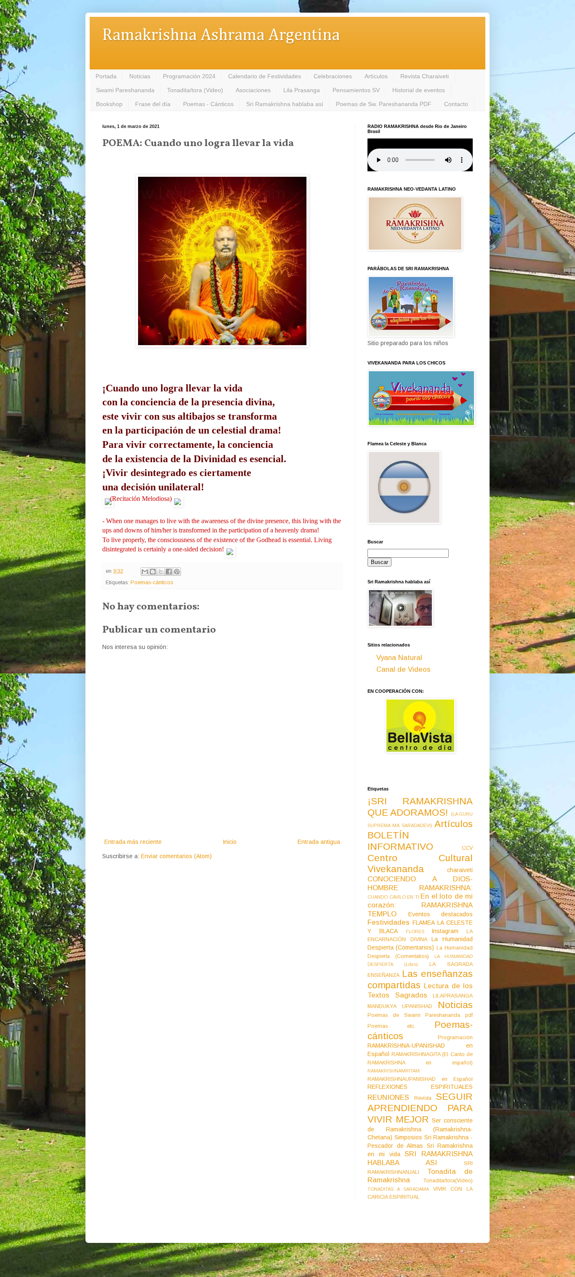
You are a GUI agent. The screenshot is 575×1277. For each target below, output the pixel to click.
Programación (455, 1037)
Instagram (444, 931)
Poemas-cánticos (151, 582)
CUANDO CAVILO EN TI (393, 896)
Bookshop (109, 104)
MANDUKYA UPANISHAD (399, 1006)
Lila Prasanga (301, 90)
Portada (106, 76)
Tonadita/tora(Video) (448, 1181)
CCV (467, 848)
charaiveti (460, 870)
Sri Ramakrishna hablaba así (284, 104)
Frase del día (152, 104)
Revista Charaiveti (424, 76)
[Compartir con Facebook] (169, 571)
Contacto (456, 104)
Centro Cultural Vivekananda (420, 864)
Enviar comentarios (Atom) (176, 856)
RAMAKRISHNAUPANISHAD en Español (420, 1079)
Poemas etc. (391, 1026)
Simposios (408, 1137)
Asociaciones (253, 90)
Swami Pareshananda (125, 90)
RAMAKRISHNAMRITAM (393, 1070)
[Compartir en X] (161, 571)
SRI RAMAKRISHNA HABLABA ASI (420, 1158)
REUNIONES (388, 1097)
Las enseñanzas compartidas (420, 979)
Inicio (230, 841)
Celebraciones (333, 76)
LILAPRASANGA (453, 996)
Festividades (388, 922)
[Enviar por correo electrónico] (145, 571)
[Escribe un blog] (153, 571)
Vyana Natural (399, 658)
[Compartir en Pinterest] (177, 571)
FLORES (415, 931)
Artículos (376, 76)
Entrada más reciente (133, 841)
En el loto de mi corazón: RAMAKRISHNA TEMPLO (420, 905)
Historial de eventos (418, 90)
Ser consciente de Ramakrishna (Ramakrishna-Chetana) (420, 1129)
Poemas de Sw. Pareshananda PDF (383, 104)
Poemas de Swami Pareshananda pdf (420, 1015)
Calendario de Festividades (264, 76)
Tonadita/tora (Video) (195, 90)
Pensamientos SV (356, 90)
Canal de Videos (403, 669)
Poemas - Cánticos (208, 104)
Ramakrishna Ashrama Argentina (221, 35)
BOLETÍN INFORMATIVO (400, 841)
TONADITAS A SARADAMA (398, 1189)
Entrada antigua (319, 841)
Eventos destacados (440, 914)
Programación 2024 (189, 76)
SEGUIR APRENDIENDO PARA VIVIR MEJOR (420, 1108)
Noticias (139, 76)
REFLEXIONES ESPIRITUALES (420, 1086)
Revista (422, 1098)
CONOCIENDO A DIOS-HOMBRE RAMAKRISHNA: (420, 883)
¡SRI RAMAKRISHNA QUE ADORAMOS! (420, 807)
